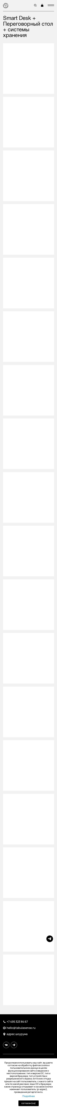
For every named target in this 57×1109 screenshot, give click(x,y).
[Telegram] (49, 941)
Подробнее (28, 1096)
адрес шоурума (17, 1034)
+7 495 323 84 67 (17, 1021)
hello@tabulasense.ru (21, 1028)
